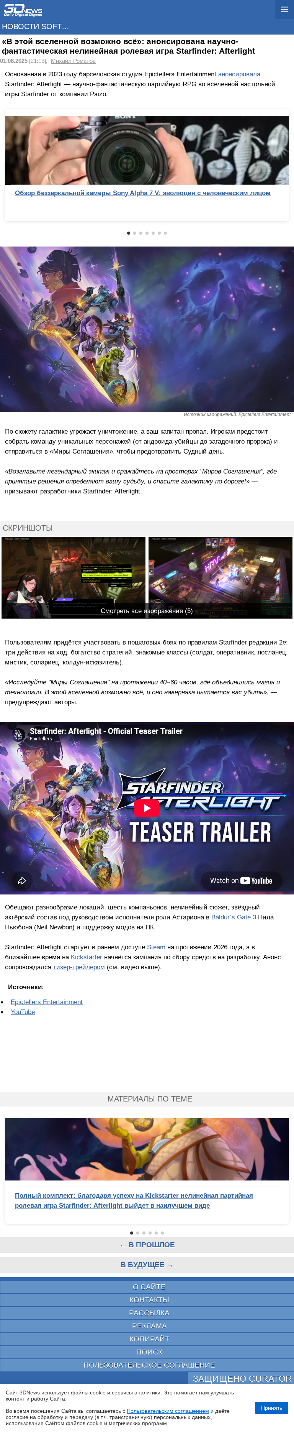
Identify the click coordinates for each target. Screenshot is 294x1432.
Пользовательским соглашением (168, 1411)
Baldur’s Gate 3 (233, 917)
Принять (271, 1408)
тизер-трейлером (79, 967)
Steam (156, 947)
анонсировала (239, 74)
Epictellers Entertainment (47, 1002)
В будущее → (147, 1265)
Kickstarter (86, 957)
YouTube (23, 1012)
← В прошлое (147, 1245)
